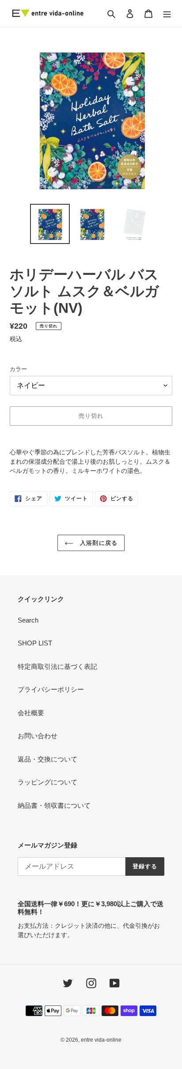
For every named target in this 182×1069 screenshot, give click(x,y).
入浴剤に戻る (97, 543)
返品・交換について (47, 759)
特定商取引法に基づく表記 (57, 666)
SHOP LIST (35, 643)
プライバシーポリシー (51, 689)
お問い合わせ (37, 735)
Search (28, 620)
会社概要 (31, 712)
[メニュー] (167, 13)
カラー (18, 369)
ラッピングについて (47, 782)
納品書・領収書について (54, 805)
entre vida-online (101, 1040)
